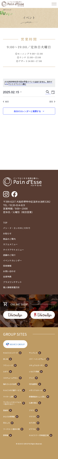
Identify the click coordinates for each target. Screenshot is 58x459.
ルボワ (5, 372)
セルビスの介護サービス (12, 390)
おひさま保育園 (9, 417)
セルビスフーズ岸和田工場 (38, 435)
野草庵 (5, 435)
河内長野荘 (33, 384)
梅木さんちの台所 (9, 384)
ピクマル (32, 429)
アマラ (31, 410)
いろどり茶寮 (34, 372)
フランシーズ (8, 365)
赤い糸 (5, 359)
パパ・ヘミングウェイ (37, 359)
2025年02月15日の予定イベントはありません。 (27, 81)
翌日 (51, 101)
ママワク (32, 417)
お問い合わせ (9, 271)
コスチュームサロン (10, 378)
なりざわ (32, 423)
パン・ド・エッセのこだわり (16, 227)
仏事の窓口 (33, 403)
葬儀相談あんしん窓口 (37, 397)
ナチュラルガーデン (36, 365)
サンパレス (33, 353)
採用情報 (7, 265)
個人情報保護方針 (11, 287)
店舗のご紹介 (9, 254)
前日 (7, 101)
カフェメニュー (10, 244)
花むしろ (6, 423)
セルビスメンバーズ (10, 353)
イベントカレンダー (12, 260)
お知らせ (7, 233)
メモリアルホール (35, 390)
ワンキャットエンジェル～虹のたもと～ (12, 403)
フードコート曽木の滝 (11, 429)
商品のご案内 (9, 238)
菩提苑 (5, 410)
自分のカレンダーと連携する (27, 111)
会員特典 (7, 276)
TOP (4, 10)
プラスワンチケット (12, 281)
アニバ (31, 378)
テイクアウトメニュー (13, 249)
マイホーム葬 (8, 397)
